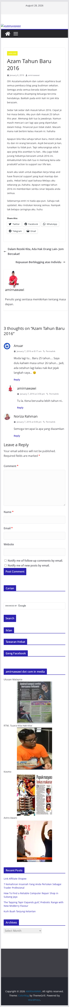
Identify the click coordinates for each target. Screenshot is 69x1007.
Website (9, 544)
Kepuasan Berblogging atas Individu (38, 262)
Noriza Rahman (26, 416)
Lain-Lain (12, 53)
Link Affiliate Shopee (15, 878)
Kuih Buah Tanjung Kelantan (20, 911)
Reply (17, 379)
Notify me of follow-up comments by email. (35, 560)
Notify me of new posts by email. (29, 565)
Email (8, 528)
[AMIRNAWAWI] (11, 26)
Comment (11, 466)
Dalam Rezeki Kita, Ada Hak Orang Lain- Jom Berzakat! (36, 251)
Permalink (50, 351)
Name (9, 512)
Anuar (18, 345)
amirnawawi (34, 75)
